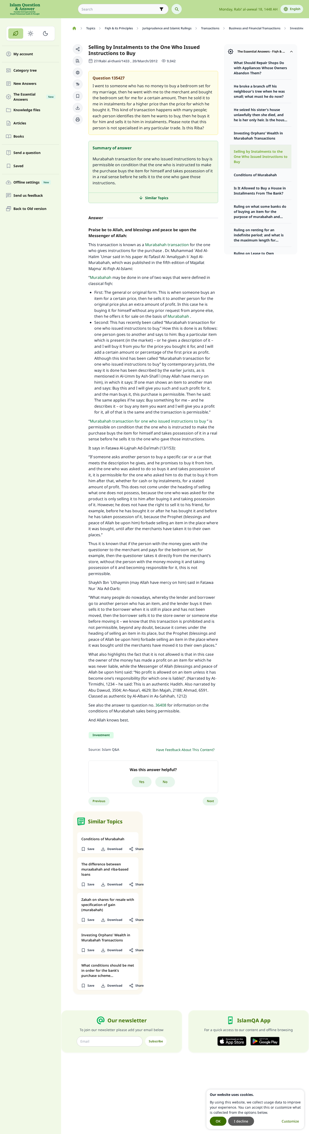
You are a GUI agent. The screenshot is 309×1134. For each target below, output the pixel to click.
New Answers (24, 83)
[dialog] (255, 1109)
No (165, 781)
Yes (141, 781)
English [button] (295, 9)
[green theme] (15, 33)
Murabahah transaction (167, 244)
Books (18, 136)
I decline (241, 1121)
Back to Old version (29, 209)
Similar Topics (156, 198)
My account (23, 54)
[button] (78, 49)
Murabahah (100, 277)
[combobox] (120, 9)
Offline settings (31, 182)
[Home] (74, 28)
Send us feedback (28, 195)
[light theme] (30, 33)
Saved (18, 166)
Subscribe (156, 1041)
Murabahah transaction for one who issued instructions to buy (148, 421)
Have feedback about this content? (185, 749)
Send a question (27, 153)
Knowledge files (26, 110)
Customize (290, 1121)
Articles (19, 123)
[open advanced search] (161, 9)
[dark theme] (45, 33)
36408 (160, 705)
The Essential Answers (33, 97)
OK (218, 1121)
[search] (176, 9)
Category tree (25, 70)
